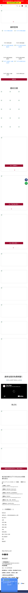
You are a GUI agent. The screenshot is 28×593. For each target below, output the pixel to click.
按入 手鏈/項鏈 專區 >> (14, 204)
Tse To (9, 583)
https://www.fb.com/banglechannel (10, 486)
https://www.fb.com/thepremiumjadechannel (12, 493)
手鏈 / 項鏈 (4, 524)
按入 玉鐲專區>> (14, 167)
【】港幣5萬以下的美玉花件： (9, 489)
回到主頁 (4, 512)
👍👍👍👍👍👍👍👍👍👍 (8, 581)
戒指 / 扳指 (4, 527)
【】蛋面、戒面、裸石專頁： (9, 499)
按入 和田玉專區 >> (14, 243)
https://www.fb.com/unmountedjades (10, 501)
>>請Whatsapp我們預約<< (8, 575)
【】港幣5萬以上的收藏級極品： (10, 492)
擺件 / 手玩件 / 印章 (6, 534)
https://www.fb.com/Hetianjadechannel (11, 504)
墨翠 (3, 539)
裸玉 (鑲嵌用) (4, 536)
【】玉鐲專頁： (6, 485)
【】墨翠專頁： (6, 496)
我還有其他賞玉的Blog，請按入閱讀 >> (14, 468)
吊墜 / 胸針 (4, 522)
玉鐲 (3, 520)
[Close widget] (17, 578)
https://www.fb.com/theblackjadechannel (11, 497)
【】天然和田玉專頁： (8, 503)
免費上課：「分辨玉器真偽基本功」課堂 (10, 515)
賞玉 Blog (4, 517)
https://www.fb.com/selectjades (9, 490)
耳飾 (3, 529)
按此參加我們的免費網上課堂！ (13, 2)
